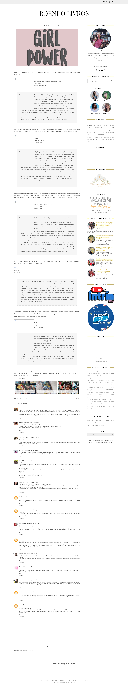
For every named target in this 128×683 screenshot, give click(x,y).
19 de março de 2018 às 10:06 (34, 539)
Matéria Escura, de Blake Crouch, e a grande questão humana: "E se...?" (103, 271)
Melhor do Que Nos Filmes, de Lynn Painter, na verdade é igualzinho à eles (104, 249)
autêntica (99, 373)
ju (113, 423)
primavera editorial (102, 401)
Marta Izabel (22, 566)
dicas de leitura (94, 125)
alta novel (105, 371)
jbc (94, 392)
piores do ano (100, 132)
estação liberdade (105, 382)
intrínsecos (90, 392)
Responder (21, 418)
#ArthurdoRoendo (91, 123)
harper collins (97, 390)
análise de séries (102, 123)
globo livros (105, 387)
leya (108, 392)
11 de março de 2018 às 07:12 (31, 482)
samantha (21, 553)
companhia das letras (95, 378)
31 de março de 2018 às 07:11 (33, 580)
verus (95, 411)
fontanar (93, 385)
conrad (107, 380)
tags (97, 139)
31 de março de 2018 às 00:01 (32, 566)
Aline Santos (21, 497)
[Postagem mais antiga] (78, 646)
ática (105, 411)
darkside (111, 380)
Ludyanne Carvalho (23, 422)
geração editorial (96, 387)
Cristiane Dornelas (23, 408)
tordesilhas (93, 408)
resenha (101, 135)
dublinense (89, 382)
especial (112, 125)
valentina (112, 408)
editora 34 (95, 382)
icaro (108, 423)
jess (111, 423)
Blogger (85, 680)
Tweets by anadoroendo (100, 361)
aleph (92, 371)
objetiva (111, 397)
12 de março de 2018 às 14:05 (33, 523)
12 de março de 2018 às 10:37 (30, 510)
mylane (92, 425)
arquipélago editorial (92, 373)
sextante (96, 406)
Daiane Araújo (22, 437)
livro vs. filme (108, 127)
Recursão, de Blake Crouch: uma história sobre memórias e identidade (104, 237)
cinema (112, 123)
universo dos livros (104, 408)
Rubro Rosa (21, 482)
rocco (103, 404)
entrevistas (105, 125)
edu (99, 423)
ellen (102, 423)
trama (98, 408)
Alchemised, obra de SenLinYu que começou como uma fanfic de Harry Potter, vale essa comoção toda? (104, 225)
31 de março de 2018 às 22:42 (28, 605)
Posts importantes (39, 2)
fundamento (98, 385)
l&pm (105, 392)
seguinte (90, 406)
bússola (107, 375)
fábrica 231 (105, 385)
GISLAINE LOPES (23, 539)
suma (100, 406)
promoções (110, 132)
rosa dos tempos (109, 404)
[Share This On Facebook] (74, 399)
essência (99, 382)
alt (101, 371)
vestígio (99, 411)
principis (111, 401)
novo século (105, 397)
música (107, 130)
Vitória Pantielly (22, 523)
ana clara (110, 420)
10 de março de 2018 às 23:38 (31, 460)
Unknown (21, 510)
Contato (17, 2)
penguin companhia (104, 399)
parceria (91, 132)
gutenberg (111, 387)
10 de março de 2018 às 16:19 (32, 437)
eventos (92, 127)
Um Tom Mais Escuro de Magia (42, 204)
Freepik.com (107, 442)
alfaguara (97, 371)
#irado (89, 371)
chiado (112, 375)
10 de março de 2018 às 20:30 (31, 450)
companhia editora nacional (98, 380)
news (112, 130)
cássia (96, 423)
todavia (89, 408)
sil (103, 425)
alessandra (98, 420)
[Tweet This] (76, 399)
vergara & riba (90, 411)
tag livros (111, 406)
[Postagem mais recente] (15, 646)
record (99, 404)
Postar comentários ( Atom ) (26, 650)
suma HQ (105, 406)
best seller (95, 375)
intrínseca (110, 390)
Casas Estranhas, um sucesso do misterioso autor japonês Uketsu (104, 259)
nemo (100, 394)
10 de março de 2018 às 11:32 (34, 408)
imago (103, 390)
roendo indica (98, 137)
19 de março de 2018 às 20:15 (30, 553)
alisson (103, 420)
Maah (20, 605)
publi (93, 135)
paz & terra (95, 399)
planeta (94, 401)
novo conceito (97, 397)
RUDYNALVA (22, 460)
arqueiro (111, 371)
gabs (105, 423)
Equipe (25, 2)
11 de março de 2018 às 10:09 (31, 497)
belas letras (105, 373)
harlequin (89, 390)
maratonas (90, 130)
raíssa (101, 425)
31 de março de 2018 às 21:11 (30, 591)
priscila (28, 398)
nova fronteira (106, 394)
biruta (101, 375)
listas (21, 398)
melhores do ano (99, 130)
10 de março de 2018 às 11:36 (35, 422)
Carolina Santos (22, 580)
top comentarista (108, 139)
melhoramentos (94, 394)
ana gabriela (90, 423)
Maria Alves (21, 450)
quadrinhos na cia (92, 404)
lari (88, 425)
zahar (103, 411)
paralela (90, 399)
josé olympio (99, 392)
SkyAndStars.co (70, 682)
